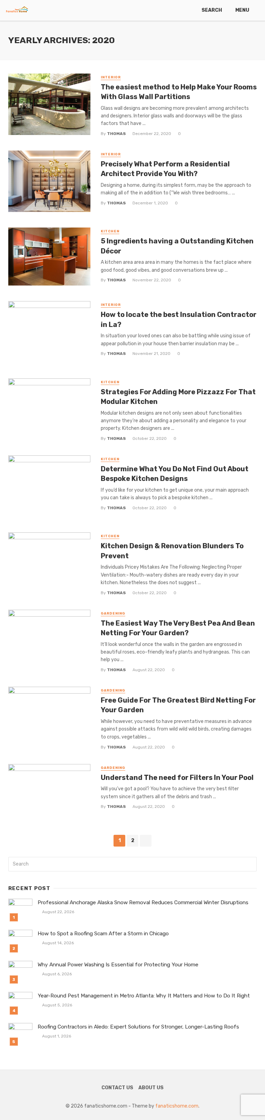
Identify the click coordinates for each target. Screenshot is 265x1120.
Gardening (113, 613)
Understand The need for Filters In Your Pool (177, 777)
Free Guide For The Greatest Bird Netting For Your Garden (178, 705)
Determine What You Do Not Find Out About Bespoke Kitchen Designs (174, 474)
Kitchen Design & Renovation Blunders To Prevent (172, 551)
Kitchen (110, 231)
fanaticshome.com (176, 1106)
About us (151, 1088)
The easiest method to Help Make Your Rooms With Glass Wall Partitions (179, 92)
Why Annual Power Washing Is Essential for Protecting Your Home (118, 965)
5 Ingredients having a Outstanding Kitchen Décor (177, 246)
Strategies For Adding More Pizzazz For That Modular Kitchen (178, 397)
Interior (111, 77)
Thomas (116, 133)
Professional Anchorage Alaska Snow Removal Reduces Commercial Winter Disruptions (143, 902)
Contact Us (117, 1088)
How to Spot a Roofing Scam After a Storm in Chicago (103, 933)
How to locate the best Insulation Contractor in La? (178, 319)
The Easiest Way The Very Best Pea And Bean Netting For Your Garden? (178, 628)
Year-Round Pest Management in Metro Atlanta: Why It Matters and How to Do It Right (144, 996)
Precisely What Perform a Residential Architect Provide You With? (165, 169)
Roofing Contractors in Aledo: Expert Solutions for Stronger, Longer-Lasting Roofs (138, 1027)
